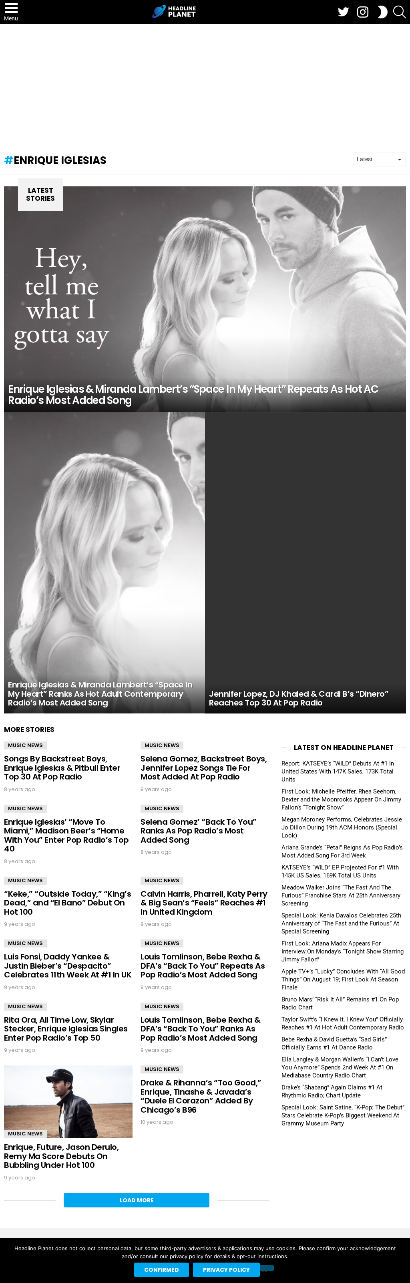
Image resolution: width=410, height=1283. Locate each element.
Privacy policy (226, 1270)
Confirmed (161, 1270)
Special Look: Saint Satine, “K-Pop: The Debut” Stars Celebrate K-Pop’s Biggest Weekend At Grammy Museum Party (342, 1115)
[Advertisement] (205, 84)
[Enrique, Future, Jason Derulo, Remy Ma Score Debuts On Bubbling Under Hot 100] (68, 1101)
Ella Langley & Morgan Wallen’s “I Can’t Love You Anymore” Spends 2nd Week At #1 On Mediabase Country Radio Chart (339, 1067)
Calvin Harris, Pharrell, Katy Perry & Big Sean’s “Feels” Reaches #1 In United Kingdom (204, 902)
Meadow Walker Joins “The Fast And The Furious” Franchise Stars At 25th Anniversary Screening (340, 895)
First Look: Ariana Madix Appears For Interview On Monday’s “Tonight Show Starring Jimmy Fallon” (342, 951)
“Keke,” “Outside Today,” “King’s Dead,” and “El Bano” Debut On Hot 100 (67, 902)
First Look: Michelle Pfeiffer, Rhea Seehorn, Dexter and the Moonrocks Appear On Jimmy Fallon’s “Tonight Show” (341, 799)
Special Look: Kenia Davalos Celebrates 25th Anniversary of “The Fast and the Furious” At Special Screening (341, 923)
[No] (264, 1268)
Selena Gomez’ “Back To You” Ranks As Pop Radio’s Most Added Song (199, 830)
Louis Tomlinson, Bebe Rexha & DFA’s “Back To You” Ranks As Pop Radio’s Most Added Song (201, 1028)
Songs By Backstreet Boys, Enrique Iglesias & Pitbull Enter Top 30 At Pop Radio (62, 767)
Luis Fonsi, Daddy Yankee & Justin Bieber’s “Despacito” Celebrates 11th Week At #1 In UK (67, 965)
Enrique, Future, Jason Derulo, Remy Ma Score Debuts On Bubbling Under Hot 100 (61, 1156)
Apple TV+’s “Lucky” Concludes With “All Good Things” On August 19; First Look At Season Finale (343, 979)
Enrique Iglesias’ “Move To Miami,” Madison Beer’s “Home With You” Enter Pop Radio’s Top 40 (66, 835)
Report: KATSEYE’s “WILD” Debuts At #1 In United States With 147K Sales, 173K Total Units (337, 771)
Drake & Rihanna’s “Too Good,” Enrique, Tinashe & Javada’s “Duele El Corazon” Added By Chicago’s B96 (201, 1096)
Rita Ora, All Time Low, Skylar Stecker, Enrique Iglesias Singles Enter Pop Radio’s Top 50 (66, 1028)
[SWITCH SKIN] (382, 12)
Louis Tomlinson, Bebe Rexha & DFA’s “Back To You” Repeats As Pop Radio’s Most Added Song (203, 965)
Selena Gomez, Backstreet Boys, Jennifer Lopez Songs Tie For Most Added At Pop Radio (204, 767)
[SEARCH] (399, 12)
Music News (25, 745)
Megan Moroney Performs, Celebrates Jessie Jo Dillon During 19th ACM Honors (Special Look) (341, 827)
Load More (137, 1200)
